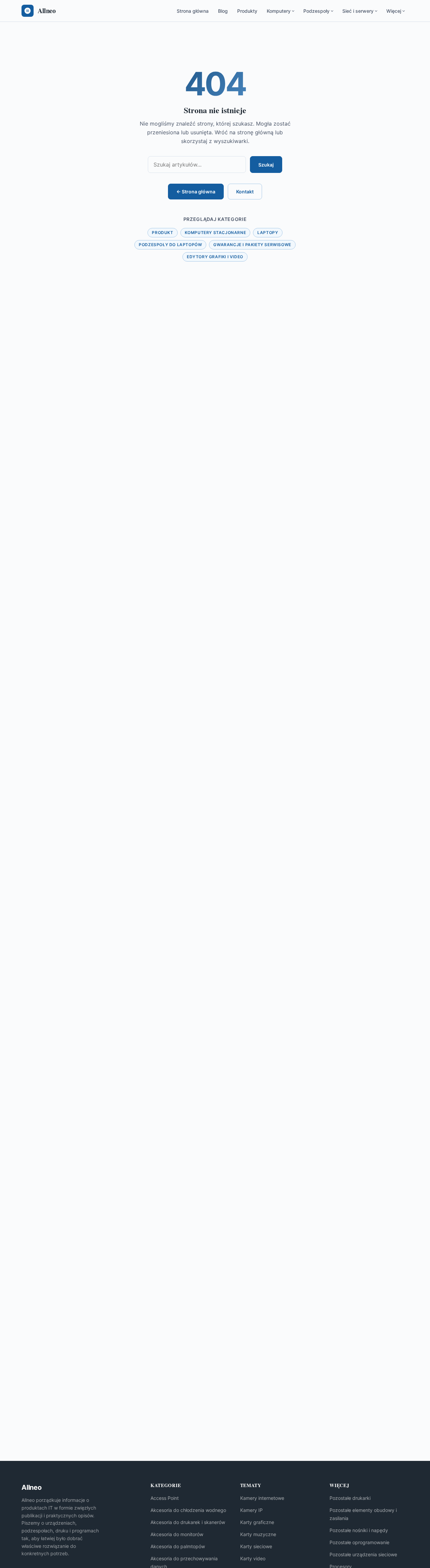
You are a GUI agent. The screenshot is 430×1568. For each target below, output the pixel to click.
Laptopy (267, 232)
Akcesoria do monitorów (176, 1534)
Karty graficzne (257, 1522)
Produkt (162, 232)
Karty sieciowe (256, 1546)
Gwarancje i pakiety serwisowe (252, 244)
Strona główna (193, 11)
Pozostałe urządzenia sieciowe (363, 1554)
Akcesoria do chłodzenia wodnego (188, 1510)
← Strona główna (195, 191)
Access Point (164, 1498)
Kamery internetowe (262, 1498)
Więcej (393, 11)
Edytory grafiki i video (215, 256)
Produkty (247, 11)
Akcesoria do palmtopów (177, 1546)
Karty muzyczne (258, 1534)
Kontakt (245, 191)
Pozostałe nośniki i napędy (359, 1530)
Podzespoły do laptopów (170, 244)
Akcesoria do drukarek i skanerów (187, 1522)
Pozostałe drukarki (350, 1498)
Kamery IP (251, 1510)
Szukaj (266, 165)
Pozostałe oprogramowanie (359, 1542)
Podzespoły (316, 11)
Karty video (252, 1558)
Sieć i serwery (358, 11)
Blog (223, 11)
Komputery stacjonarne (215, 232)
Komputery (279, 11)
